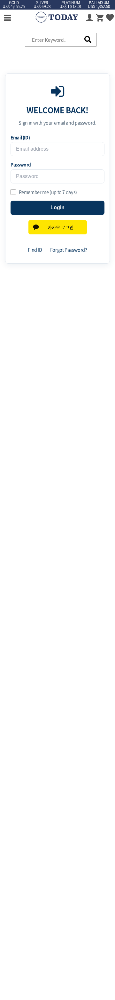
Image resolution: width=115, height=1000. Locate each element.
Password (21, 164)
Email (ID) (20, 137)
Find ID (35, 249)
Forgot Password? (68, 249)
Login (57, 207)
